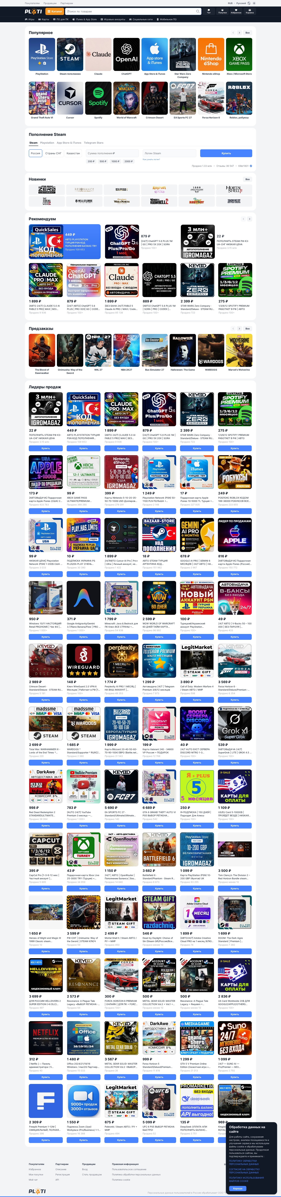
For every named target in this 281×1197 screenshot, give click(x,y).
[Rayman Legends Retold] (159, 189)
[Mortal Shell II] (234, 189)
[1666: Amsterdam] (197, 189)
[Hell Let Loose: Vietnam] (84, 201)
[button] (198, 11)
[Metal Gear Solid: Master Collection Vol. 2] (122, 189)
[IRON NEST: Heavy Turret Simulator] (234, 201)
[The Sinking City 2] (47, 201)
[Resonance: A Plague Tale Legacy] (84, 189)
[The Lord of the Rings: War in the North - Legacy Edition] (122, 201)
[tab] (33, 143)
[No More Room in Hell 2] (159, 201)
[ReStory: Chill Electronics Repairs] (197, 201)
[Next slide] (239, 32)
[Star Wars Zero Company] (47, 189)
